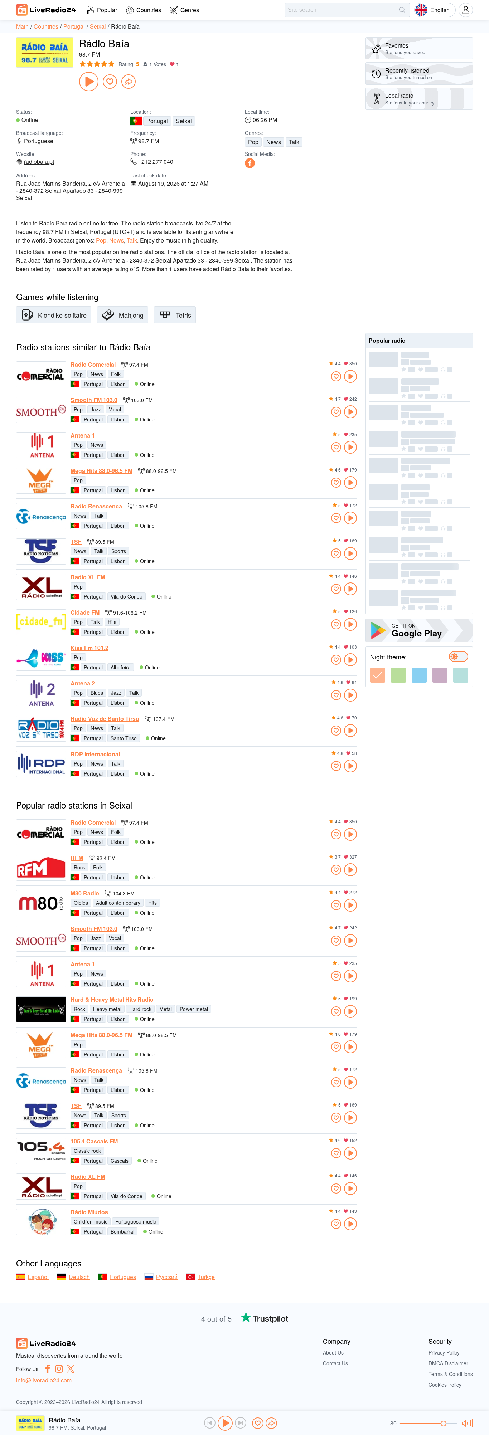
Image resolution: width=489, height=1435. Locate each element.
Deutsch (79, 1277)
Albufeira (121, 667)
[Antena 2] (41, 693)
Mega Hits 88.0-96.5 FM (101, 471)
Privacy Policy (444, 1352)
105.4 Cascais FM (94, 1141)
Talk (294, 142)
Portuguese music (135, 1221)
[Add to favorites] (110, 81)
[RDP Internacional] (41, 764)
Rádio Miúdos (89, 1212)
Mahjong (131, 314)
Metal (165, 1008)
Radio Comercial (93, 364)
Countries (148, 10)
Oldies (81, 902)
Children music (90, 1221)
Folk (116, 373)
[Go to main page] (46, 9)
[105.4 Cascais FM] (41, 1151)
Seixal (184, 121)
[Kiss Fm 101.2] (41, 658)
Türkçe (206, 1277)
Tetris (183, 314)
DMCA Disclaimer (448, 1363)
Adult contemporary (118, 902)
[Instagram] (59, 1369)
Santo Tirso (124, 738)
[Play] (88, 81)
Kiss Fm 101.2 (89, 648)
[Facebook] (250, 163)
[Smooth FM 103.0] (41, 410)
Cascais (120, 1160)
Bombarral (122, 1231)
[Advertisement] (419, 221)
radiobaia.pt (39, 161)
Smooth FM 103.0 (94, 400)
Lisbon (118, 383)
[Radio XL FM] (41, 587)
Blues (97, 692)
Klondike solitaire (62, 314)
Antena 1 (83, 435)
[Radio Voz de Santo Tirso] (41, 729)
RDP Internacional (95, 754)
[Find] (402, 10)
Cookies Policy (445, 1384)
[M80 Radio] (41, 903)
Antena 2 (83, 683)
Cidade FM (85, 612)
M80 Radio (85, 893)
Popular (107, 10)
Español (38, 1277)
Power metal (194, 1008)
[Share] (128, 81)
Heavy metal (107, 1008)
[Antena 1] (41, 445)
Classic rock (87, 1150)
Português (123, 1277)
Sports (118, 551)
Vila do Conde (126, 596)
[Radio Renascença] (41, 516)
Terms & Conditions (451, 1373)
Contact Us (335, 1363)
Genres (189, 10)
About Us (333, 1352)
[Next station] (240, 1423)
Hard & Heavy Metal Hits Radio (112, 999)
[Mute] (466, 1423)
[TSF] (41, 551)
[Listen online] (350, 376)
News (273, 142)
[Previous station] (210, 1423)
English (440, 10)
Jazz (96, 409)
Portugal (157, 121)
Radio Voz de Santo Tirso (105, 719)
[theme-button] (377, 675)
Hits (112, 621)
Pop (253, 142)
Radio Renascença (96, 506)
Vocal (115, 409)
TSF (76, 541)
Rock (79, 867)
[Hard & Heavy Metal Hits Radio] (41, 1009)
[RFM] (41, 868)
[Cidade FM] (41, 622)
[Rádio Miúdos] (41, 1222)
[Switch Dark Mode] (458, 656)
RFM (77, 858)
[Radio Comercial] (41, 374)
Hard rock (140, 1008)
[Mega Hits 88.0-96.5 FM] (41, 481)
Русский (167, 1277)
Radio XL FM (88, 577)
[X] (70, 1369)
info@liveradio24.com (44, 1380)
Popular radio (387, 340)
